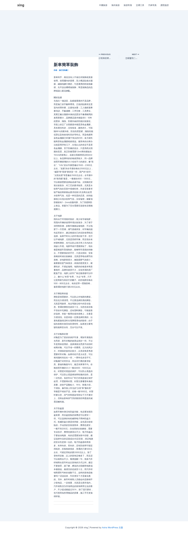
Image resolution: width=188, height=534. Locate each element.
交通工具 (140, 5)
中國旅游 (103, 5)
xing (20, 5)
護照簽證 (165, 5)
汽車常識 (152, 5)
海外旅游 (115, 5)
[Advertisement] (94, 30)
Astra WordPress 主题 (112, 527)
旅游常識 (128, 5)
